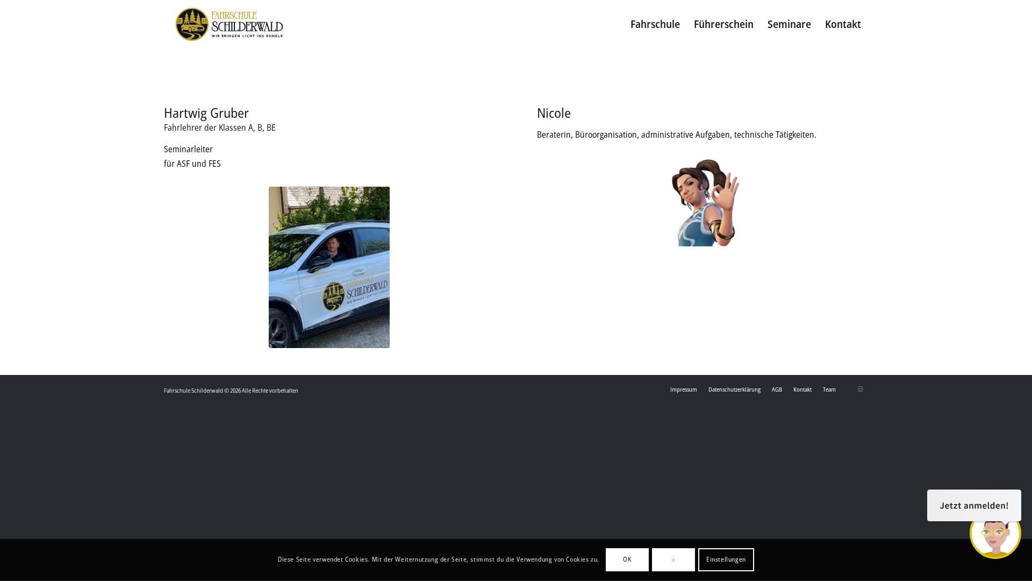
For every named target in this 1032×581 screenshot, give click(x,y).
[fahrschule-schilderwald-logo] (229, 24)
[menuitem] (655, 24)
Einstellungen (726, 559)
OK (627, 559)
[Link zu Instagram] (860, 389)
